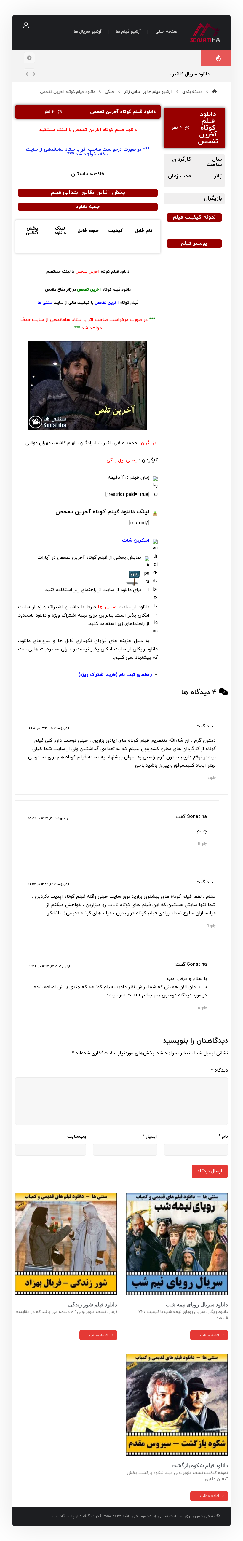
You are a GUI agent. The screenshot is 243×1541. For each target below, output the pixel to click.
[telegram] (29, 57)
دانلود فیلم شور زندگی (92, 1304)
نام (223, 1136)
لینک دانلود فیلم (102, 512)
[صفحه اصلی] (214, 92)
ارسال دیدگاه (210, 1171)
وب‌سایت (76, 1136)
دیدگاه (219, 1070)
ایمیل (149, 1136)
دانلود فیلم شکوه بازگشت (200, 1465)
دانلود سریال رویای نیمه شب (197, 1304)
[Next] (33, 74)
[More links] (56, 32)
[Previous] (27, 74)
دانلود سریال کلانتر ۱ (190, 74)
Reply (211, 778)
